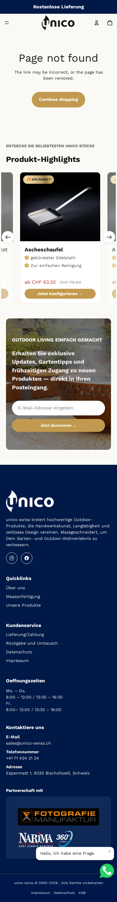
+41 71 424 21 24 (22, 758)
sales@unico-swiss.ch (28, 743)
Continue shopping (58, 99)
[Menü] (7, 23)
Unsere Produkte (23, 605)
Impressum (17, 660)
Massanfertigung (23, 596)
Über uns (15, 587)
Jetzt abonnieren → (58, 425)
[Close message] (109, 851)
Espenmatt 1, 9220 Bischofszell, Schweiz (48, 773)
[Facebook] (26, 558)
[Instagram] (11, 558)
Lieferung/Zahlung (25, 634)
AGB (82, 893)
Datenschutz (19, 651)
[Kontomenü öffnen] (96, 22)
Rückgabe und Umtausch (32, 643)
